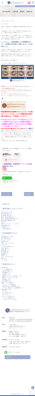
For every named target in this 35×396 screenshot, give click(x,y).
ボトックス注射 (6, 296)
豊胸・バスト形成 (6, 282)
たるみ (3, 244)
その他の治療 (5, 229)
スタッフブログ (5, 256)
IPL (3, 291)
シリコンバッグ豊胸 (8, 284)
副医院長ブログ (5, 236)
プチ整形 (3, 227)
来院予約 (8, 357)
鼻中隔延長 (5, 281)
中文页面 (29, 3)
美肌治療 (3, 250)
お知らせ (6, 204)
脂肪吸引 (3, 241)
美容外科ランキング (6, 156)
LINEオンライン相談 (13, 352)
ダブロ (4, 294)
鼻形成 (3, 267)
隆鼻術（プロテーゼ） (8, 277)
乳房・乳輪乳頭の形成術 (8, 218)
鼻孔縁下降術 (6, 271)
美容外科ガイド (9, 264)
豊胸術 (3, 255)
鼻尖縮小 (4, 279)
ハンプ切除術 (6, 269)
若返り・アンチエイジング (8, 223)
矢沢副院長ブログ (10, 233)
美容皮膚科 (4, 225)
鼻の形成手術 (5, 215)
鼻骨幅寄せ (5, 272)
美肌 (2, 258)
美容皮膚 (3, 251)
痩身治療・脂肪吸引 (7, 220)
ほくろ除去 (5, 293)
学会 (2, 222)
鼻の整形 (3, 253)
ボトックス (4, 239)
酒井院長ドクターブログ (13, 209)
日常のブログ (5, 212)
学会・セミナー (5, 243)
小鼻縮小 (4, 274)
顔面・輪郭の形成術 (7, 217)
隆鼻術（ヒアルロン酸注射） (10, 276)
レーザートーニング (8, 299)
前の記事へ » (29, 194)
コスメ (3, 260)
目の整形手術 (5, 238)
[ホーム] (15, 2)
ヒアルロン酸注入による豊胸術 (11, 287)
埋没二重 (3, 248)
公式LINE (7, 6)
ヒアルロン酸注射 (6, 246)
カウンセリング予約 (25, 6)
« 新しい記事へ (6, 194)
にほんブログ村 (16, 156)
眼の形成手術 (5, 213)
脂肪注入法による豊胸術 (9, 286)
